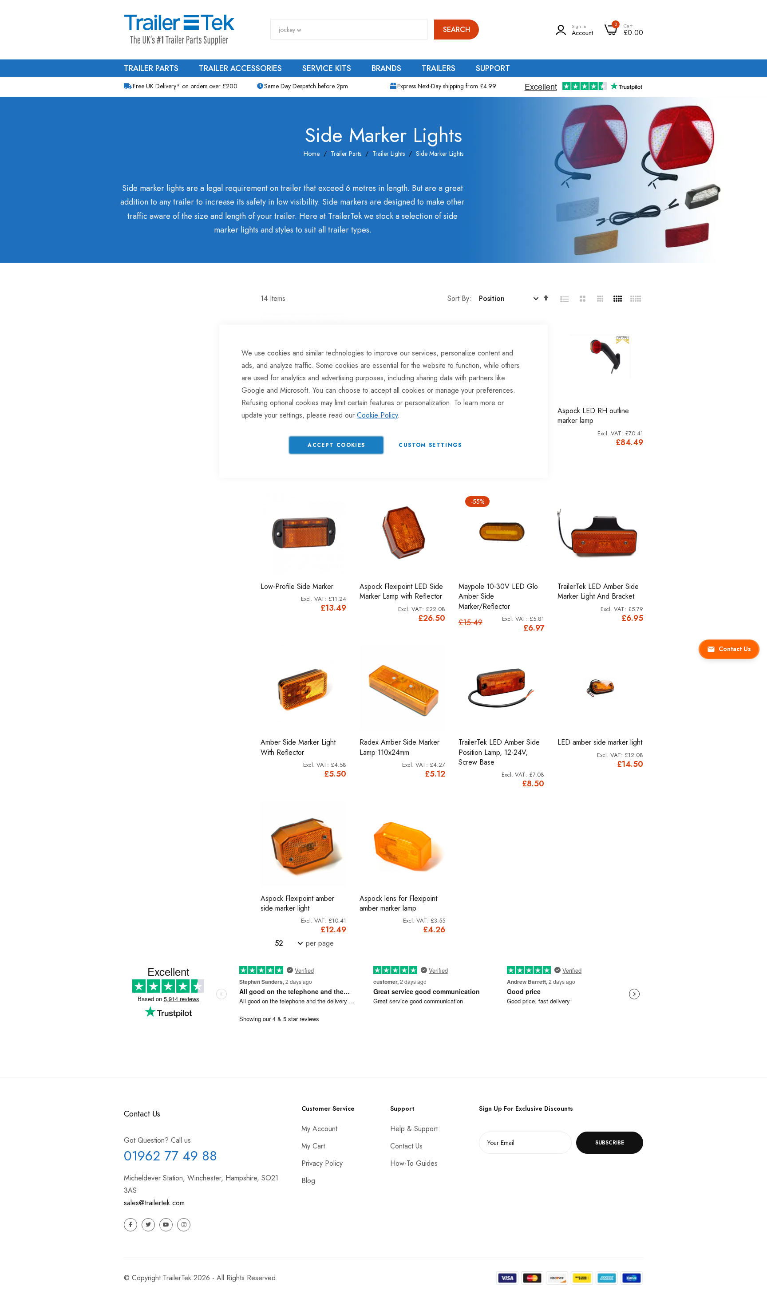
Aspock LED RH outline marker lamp (593, 416)
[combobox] (349, 29)
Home (312, 153)
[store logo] (179, 29)
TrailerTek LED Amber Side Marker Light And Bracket (598, 591)
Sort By (458, 298)
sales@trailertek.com (154, 1203)
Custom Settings (430, 445)
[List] (564, 299)
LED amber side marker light (599, 742)
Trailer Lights (388, 153)
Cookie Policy (377, 415)
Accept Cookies (336, 445)
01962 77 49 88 (170, 1155)
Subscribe (609, 1143)
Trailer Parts (346, 153)
